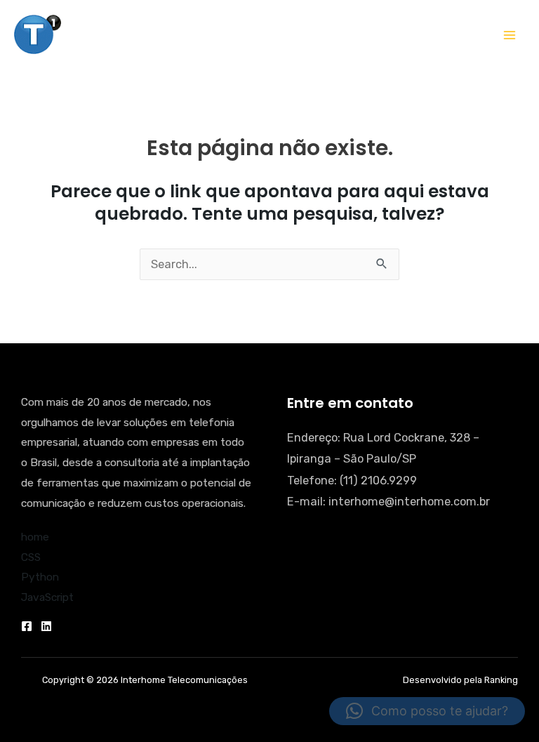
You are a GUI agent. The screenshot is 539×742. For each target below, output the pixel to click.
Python (40, 577)
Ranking (501, 680)
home (35, 537)
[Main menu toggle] (509, 35)
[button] (427, 711)
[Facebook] (26, 626)
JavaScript (47, 597)
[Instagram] (46, 626)
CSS (31, 557)
